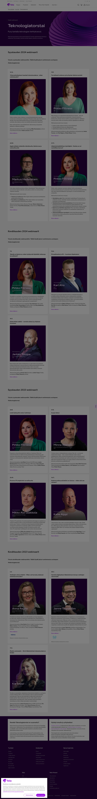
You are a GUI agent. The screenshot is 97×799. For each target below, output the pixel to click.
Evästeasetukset (29, 795)
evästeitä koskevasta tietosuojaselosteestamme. (13, 791)
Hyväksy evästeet (41, 795)
